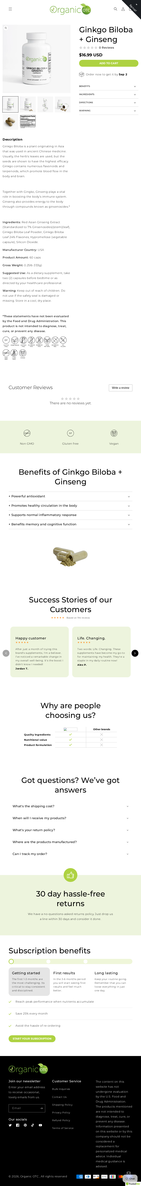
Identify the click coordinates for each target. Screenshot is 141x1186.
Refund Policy (61, 1120)
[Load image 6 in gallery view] (28, 122)
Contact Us (59, 1097)
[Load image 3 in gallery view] (45, 104)
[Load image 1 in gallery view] (10, 104)
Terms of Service (63, 1128)
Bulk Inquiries (61, 1089)
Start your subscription (32, 1038)
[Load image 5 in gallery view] (10, 122)
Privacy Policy (61, 1112)
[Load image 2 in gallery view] (28, 104)
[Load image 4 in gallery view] (62, 104)
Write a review (120, 387)
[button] (10, 9)
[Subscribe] (41, 1108)
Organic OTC (29, 1176)
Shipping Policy (62, 1104)
